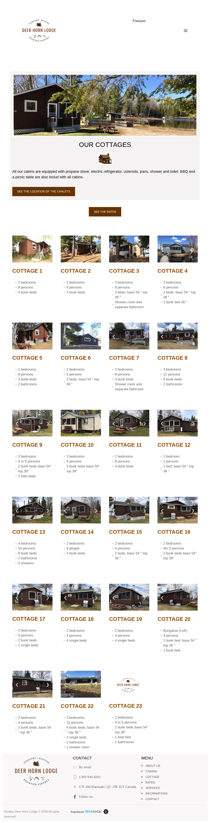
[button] (186, 30)
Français (139, 21)
